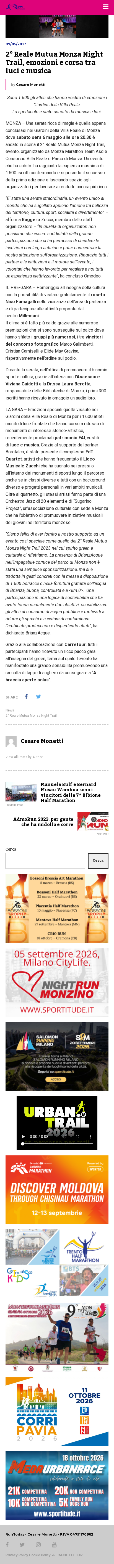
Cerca (11, 849)
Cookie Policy (40, 1555)
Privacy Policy (17, 1555)
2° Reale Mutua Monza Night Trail (31, 716)
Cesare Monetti (30, 85)
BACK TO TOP (70, 1555)
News (10, 710)
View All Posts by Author (24, 757)
